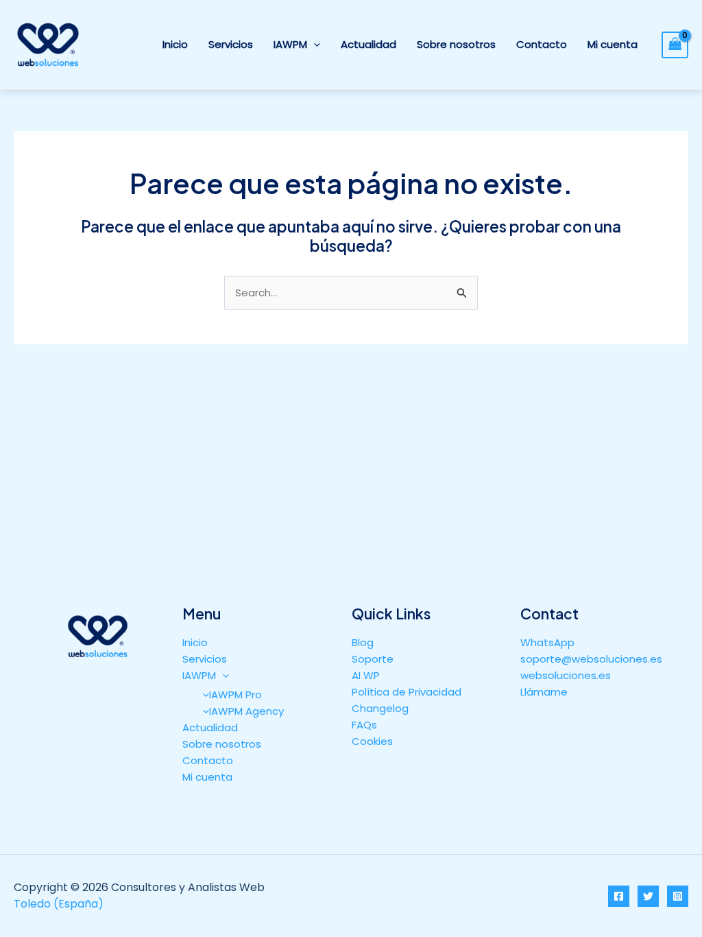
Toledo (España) (59, 904)
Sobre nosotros (456, 44)
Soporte (373, 659)
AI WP (366, 675)
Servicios (230, 44)
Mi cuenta (613, 44)
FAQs (364, 724)
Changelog (380, 708)
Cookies (372, 741)
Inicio (175, 44)
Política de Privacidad (406, 692)
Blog (363, 642)
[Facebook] (618, 896)
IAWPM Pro (235, 694)
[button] (313, 45)
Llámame (544, 692)
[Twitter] (648, 896)
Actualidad (368, 44)
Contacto (541, 44)
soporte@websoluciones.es (591, 659)
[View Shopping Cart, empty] (675, 45)
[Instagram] (677, 896)
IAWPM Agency (246, 711)
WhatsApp (547, 642)
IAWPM (290, 44)
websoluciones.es (565, 675)
